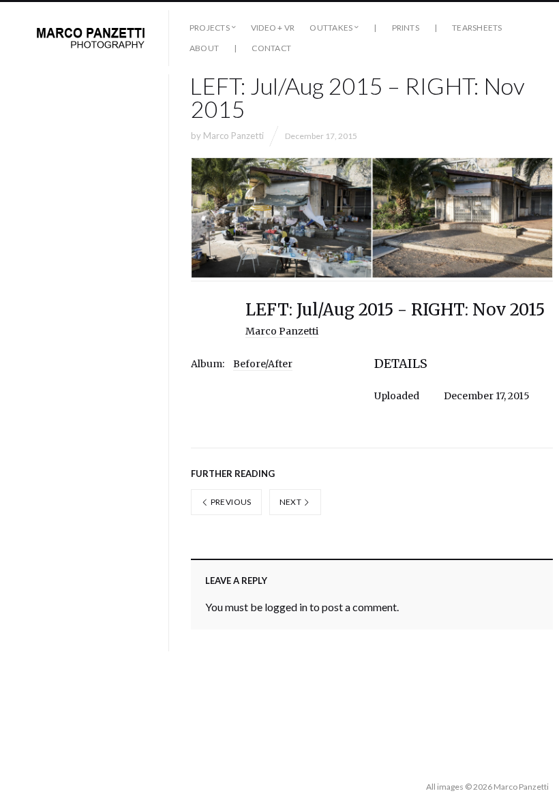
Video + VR (272, 27)
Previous (230, 502)
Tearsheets (477, 27)
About (204, 48)
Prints (405, 27)
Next (291, 502)
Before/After (262, 364)
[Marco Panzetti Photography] (90, 38)
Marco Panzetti (233, 135)
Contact (271, 48)
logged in (286, 606)
